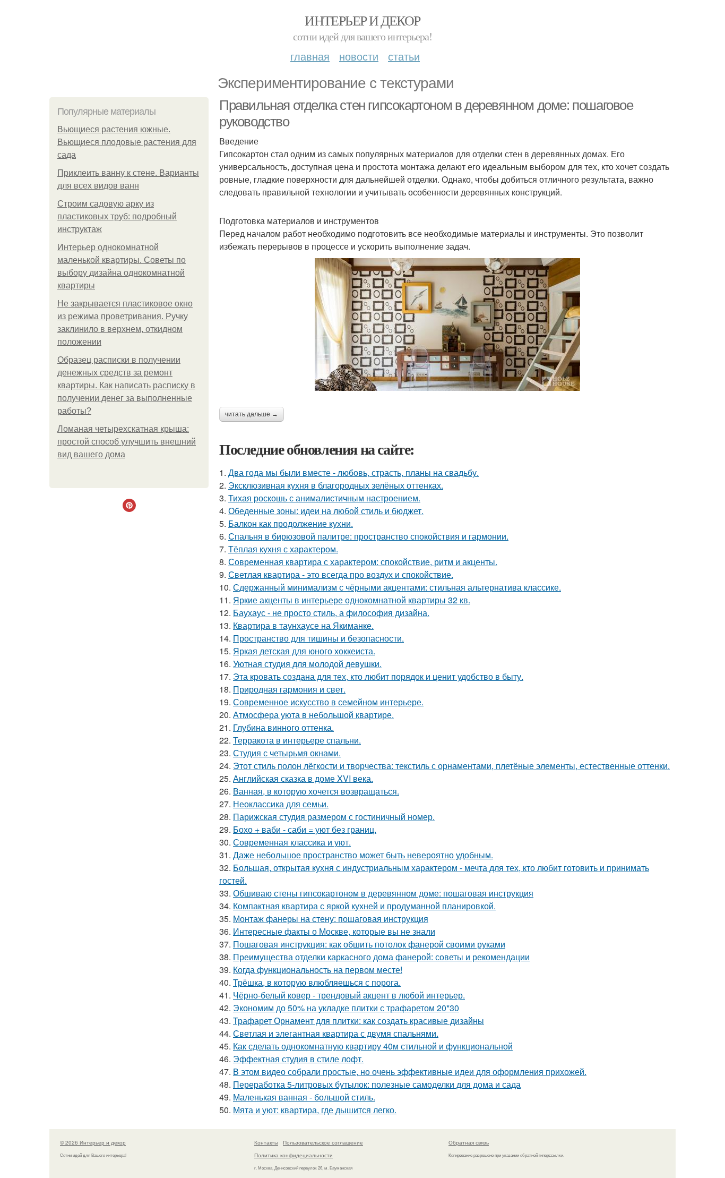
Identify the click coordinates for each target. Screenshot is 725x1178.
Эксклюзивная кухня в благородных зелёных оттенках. (335, 485)
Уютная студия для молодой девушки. (307, 664)
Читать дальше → (251, 414)
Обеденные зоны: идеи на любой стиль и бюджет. (326, 511)
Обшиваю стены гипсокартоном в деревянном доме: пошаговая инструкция (383, 893)
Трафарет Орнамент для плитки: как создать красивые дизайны (358, 1020)
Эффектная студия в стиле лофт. (298, 1059)
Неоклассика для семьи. (281, 804)
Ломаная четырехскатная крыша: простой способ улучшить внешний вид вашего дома (126, 441)
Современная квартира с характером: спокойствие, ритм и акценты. (362, 562)
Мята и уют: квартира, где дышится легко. (314, 1110)
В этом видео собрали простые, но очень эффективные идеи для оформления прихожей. (409, 1071)
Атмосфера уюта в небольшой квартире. (313, 714)
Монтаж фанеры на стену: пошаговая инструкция (330, 918)
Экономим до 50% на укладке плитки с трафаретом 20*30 (346, 1008)
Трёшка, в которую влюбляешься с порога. (317, 982)
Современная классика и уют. (292, 842)
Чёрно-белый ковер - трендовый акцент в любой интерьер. (349, 995)
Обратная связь (468, 1142)
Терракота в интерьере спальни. (297, 740)
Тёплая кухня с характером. (283, 549)
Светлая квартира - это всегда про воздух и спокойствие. (340, 574)
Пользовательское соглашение (323, 1142)
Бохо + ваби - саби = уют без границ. (304, 829)
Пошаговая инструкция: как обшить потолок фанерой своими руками (369, 944)
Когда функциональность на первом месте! (317, 969)
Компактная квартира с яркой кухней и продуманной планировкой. (364, 906)
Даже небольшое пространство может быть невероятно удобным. (363, 855)
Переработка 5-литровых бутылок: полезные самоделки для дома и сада (377, 1084)
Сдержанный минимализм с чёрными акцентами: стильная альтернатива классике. (397, 587)
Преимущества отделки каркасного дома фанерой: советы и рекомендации (381, 957)
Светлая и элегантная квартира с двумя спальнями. (335, 1033)
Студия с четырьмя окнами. (287, 753)
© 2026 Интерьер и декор (93, 1142)
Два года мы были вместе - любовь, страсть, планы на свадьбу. (353, 472)
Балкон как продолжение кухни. (290, 523)
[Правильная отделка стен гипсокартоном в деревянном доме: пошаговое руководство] (447, 324)
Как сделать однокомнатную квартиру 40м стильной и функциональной (373, 1046)
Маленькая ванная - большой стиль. (304, 1097)
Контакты (266, 1142)
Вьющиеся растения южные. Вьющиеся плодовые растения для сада (126, 142)
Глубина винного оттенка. (283, 727)
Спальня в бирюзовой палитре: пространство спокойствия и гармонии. (368, 536)
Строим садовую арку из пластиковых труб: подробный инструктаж (117, 216)
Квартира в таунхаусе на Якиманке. (303, 625)
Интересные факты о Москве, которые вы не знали (334, 931)
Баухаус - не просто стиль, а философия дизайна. (331, 613)
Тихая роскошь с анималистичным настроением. (324, 498)
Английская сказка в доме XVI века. (303, 778)
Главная (310, 56)
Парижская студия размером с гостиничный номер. (334, 816)
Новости (358, 56)
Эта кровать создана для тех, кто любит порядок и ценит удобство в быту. (378, 676)
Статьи (404, 56)
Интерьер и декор (362, 20)
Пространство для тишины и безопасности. (318, 638)
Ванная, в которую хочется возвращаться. (316, 791)
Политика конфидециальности (293, 1155)
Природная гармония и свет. (289, 689)
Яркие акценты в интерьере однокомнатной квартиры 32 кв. (351, 600)
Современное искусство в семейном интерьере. (328, 702)
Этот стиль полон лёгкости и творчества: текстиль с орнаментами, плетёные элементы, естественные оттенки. (451, 765)
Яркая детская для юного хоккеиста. (304, 651)
